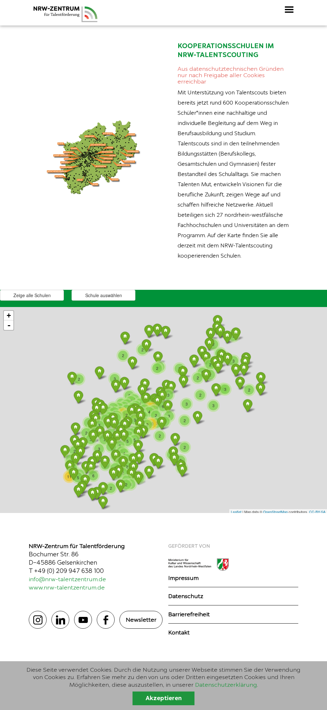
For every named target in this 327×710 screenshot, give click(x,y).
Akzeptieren (164, 698)
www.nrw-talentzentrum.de (67, 587)
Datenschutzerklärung (226, 684)
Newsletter (141, 619)
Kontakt (179, 632)
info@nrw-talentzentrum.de (67, 579)
